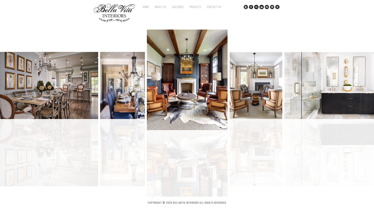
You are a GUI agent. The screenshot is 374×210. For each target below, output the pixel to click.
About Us (160, 7)
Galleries (178, 7)
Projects (195, 7)
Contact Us (214, 7)
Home (146, 7)
